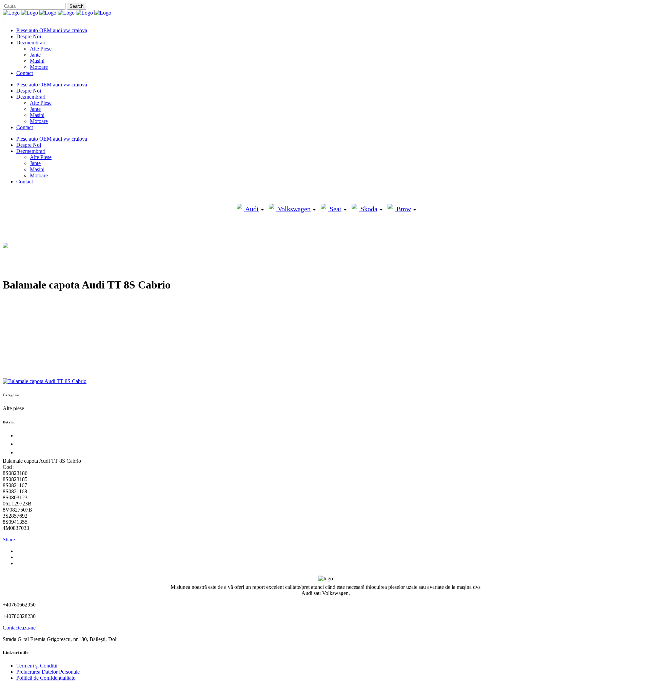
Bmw (403, 209)
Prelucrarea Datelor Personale (48, 672)
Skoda (368, 209)
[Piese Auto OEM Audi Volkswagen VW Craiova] (57, 13)
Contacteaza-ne (19, 628)
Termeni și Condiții (36, 666)
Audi (251, 209)
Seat (334, 209)
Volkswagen (293, 209)
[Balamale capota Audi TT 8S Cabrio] (44, 381)
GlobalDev (85, 689)
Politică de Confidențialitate (45, 678)
